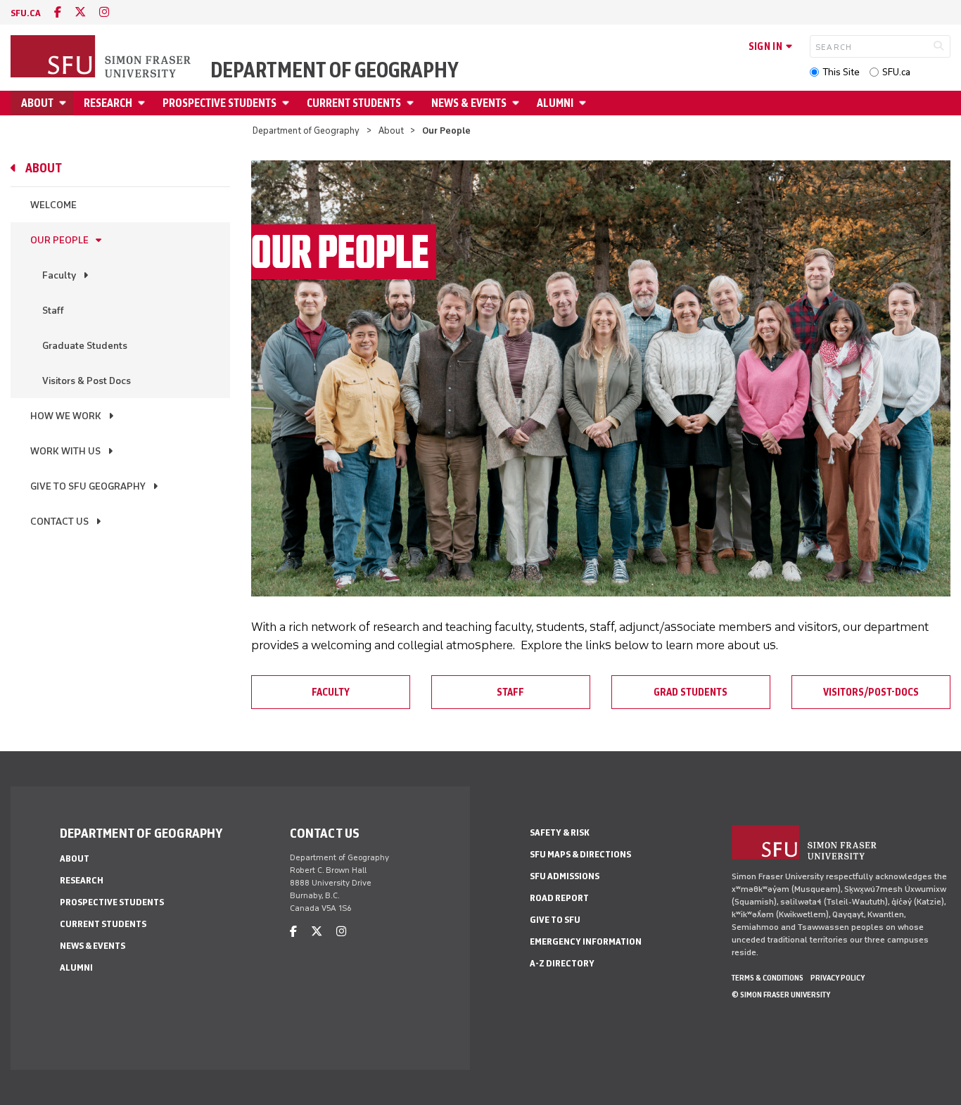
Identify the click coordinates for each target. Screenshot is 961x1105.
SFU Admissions (564, 876)
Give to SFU (555, 920)
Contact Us (59, 522)
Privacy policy (837, 978)
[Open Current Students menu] (412, 103)
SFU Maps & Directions (580, 854)
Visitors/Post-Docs (871, 692)
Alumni (555, 103)
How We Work (65, 416)
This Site (841, 72)
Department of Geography (334, 70)
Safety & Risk (560, 832)
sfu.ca (26, 13)
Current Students (354, 103)
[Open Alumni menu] (584, 103)
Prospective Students (219, 103)
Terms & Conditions (767, 978)
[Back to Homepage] (102, 57)
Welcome (53, 205)
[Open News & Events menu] (517, 103)
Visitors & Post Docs (86, 381)
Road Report (559, 898)
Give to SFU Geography (88, 486)
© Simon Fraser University (781, 994)
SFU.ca (896, 72)
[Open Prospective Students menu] (287, 103)
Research (108, 103)
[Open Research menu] (143, 103)
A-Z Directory (562, 963)
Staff (53, 311)
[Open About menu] (64, 103)
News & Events (469, 103)
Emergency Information (586, 941)
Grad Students (690, 692)
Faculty (59, 275)
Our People (59, 240)
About (37, 103)
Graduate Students (84, 346)
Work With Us (65, 451)
